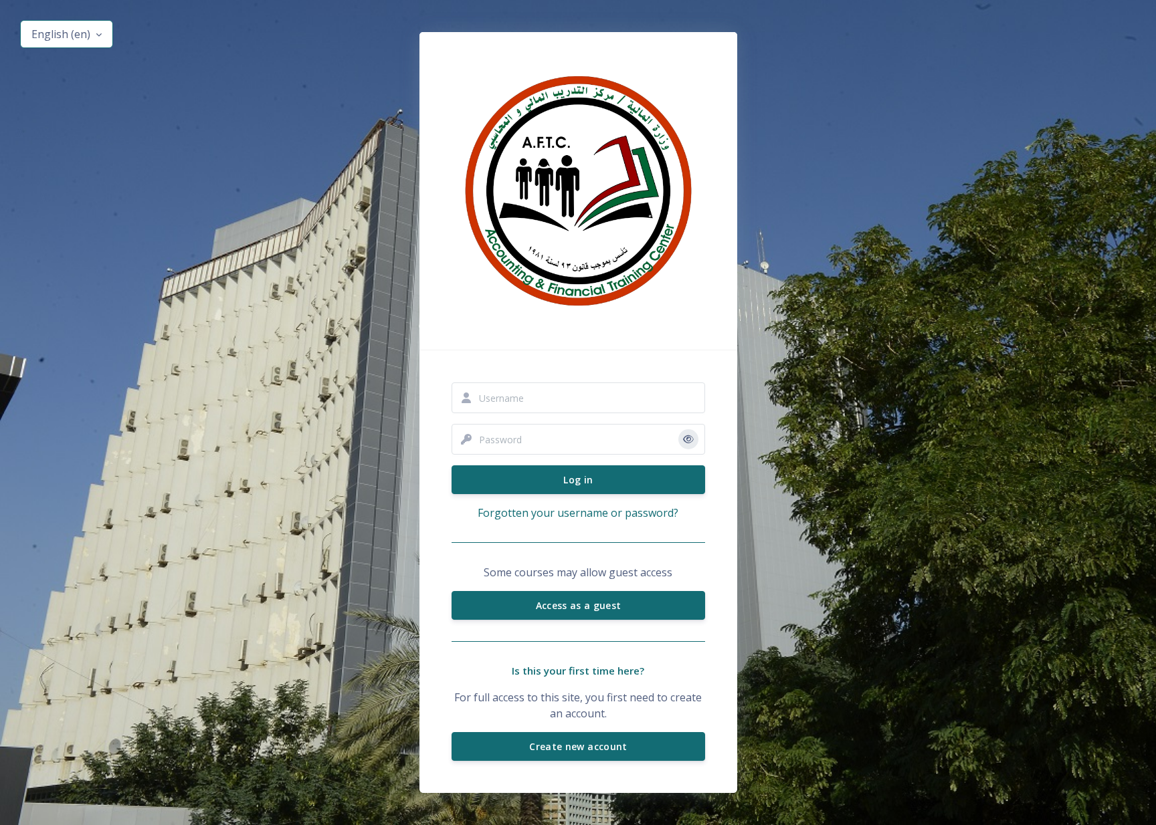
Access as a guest (578, 605)
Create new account (578, 746)
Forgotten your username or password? (578, 512)
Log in (578, 479)
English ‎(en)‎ (62, 34)
